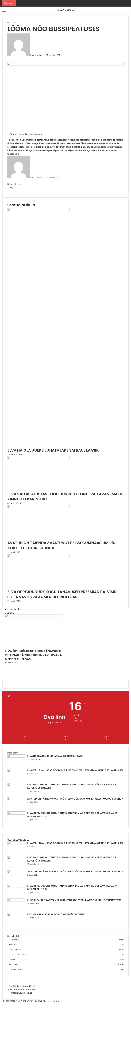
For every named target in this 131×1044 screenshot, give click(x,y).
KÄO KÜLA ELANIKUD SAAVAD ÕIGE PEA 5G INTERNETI (56, 914)
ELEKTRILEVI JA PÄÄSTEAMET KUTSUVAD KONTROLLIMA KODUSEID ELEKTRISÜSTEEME (74, 900)
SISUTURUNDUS (18, 954)
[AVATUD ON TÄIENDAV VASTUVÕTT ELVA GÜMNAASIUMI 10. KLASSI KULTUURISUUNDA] (16, 799)
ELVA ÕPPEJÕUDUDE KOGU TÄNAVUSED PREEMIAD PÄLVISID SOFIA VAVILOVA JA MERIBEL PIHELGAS (33, 655)
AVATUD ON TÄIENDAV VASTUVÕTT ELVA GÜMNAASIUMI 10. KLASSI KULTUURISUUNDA (75, 798)
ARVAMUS (14, 939)
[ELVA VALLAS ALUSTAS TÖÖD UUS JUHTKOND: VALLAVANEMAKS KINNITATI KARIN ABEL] (16, 771)
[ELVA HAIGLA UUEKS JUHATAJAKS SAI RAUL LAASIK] (16, 757)
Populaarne (13, 752)
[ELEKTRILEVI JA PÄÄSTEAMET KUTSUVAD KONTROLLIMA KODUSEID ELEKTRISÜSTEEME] (16, 901)
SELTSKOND (15, 949)
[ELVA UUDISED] (65, 10)
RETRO (12, 944)
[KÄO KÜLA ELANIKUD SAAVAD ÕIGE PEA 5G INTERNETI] (16, 915)
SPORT (13, 959)
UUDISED (14, 964)
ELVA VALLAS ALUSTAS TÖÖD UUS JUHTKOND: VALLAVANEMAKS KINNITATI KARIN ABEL (75, 770)
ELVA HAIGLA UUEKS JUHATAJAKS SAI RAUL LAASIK (55, 756)
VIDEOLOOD (15, 969)
